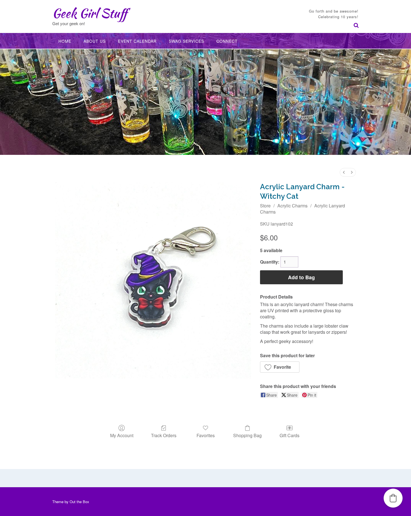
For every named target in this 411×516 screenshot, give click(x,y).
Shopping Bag (247, 435)
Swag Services (186, 41)
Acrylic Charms (292, 205)
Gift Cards (289, 435)
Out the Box (79, 501)
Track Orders (163, 435)
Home (64, 41)
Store (265, 205)
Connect (227, 41)
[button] (279, 367)
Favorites (206, 435)
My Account (121, 435)
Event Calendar (137, 41)
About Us (95, 41)
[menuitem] (344, 172)
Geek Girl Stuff (89, 13)
